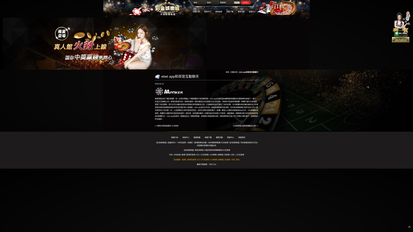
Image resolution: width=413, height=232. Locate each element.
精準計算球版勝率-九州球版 (167, 126)
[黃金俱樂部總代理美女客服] (401, 24)
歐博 (183, 155)
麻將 (156, 99)
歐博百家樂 (190, 155)
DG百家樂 (204, 155)
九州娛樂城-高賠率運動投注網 (244, 126)
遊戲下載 (230, 12)
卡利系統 (177, 155)
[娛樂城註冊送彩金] (400, 39)
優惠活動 (241, 12)
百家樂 (227, 155)
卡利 (170, 155)
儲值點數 (218, 12)
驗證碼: (223, 3)
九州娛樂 (213, 155)
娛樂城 (220, 155)
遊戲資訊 (241, 137)
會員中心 (207, 12)
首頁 (227, 72)
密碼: (209, 3)
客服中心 (252, 12)
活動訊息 (234, 72)
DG (197, 155)
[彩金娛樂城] (167, 9)
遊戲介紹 (196, 12)
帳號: (195, 3)
